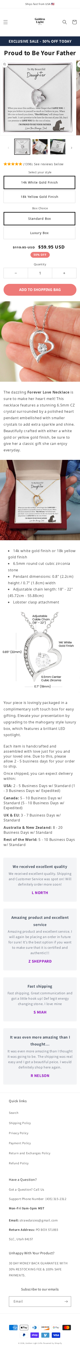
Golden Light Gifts (34, 1343)
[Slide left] (8, 148)
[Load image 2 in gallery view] (40, 147)
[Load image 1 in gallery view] (22, 147)
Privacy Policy (18, 1133)
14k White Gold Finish (39, 182)
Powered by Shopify (52, 1343)
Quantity (40, 264)
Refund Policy (19, 1163)
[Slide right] (71, 148)
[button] (5, 22)
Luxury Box (39, 233)
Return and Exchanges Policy (29, 1153)
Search (14, 1113)
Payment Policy (20, 1143)
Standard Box (39, 218)
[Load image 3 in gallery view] (58, 147)
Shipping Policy (20, 1123)
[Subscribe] (66, 1301)
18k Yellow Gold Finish (39, 197)
